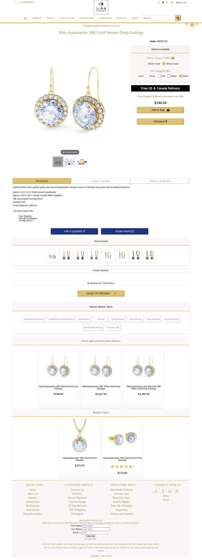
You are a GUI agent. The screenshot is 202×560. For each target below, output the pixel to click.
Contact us (77, 489)
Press (166, 500)
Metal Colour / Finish (158, 58)
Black (174, 76)
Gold (140, 76)
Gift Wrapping (77, 509)
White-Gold (154, 63)
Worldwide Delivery (121, 489)
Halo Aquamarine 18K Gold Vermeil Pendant (80, 459)
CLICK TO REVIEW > (101, 293)
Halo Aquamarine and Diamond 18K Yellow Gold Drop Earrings (143, 387)
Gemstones (105, 18)
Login (184, 2)
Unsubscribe (90, 539)
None (185, 76)
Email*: (76, 532)
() (196, 24)
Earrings (101, 26)
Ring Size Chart (122, 497)
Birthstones (86, 18)
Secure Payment (101, 181)
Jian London (106, 556)
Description (41, 181)
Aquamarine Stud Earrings (61, 319)
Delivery (77, 493)
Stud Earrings (117, 319)
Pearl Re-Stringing (121, 505)
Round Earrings (172, 319)
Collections (67, 18)
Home (85, 25)
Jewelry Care (121, 493)
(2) (134, 466)
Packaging (77, 513)
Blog (166, 496)
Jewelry (37, 18)
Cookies (74, 547)
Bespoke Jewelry (32, 513)
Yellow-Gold (172, 63)
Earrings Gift (113, 327)
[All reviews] (121, 466)
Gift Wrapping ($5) (160, 71)
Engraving (121, 509)
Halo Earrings (153, 319)
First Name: (76, 525)
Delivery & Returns (160, 181)
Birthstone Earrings (93, 327)
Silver (152, 76)
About (135, 18)
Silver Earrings (112, 26)
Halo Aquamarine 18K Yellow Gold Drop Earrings (101, 387)
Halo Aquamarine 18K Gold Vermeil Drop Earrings (58, 387)
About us (33, 493)
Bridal (51, 18)
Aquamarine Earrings (34, 319)
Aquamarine (84, 319)
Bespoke (122, 18)
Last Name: (76, 529)
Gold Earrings (135, 319)
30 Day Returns (77, 505)
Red (163, 76)
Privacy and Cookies (121, 513)
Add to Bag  (160, 110)
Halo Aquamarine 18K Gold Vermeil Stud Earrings (122, 459)
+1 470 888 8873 (26, 2)
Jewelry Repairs (121, 501)
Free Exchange (77, 501)
